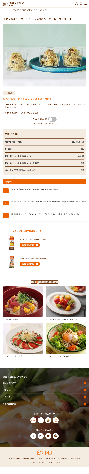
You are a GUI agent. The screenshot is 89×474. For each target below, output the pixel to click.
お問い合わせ (75, 458)
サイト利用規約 (14, 458)
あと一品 (29, 99)
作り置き (20, 99)
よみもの (6, 397)
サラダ (6, 99)
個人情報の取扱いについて (33, 458)
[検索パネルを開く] (81, 3)
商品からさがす (9, 382)
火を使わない (39, 99)
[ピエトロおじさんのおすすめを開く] (13, 3)
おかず (13, 99)
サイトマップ (50, 458)
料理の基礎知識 (9, 404)
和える (48, 99)
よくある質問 (63, 458)
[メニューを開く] (85, 3)
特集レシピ (7, 390)
